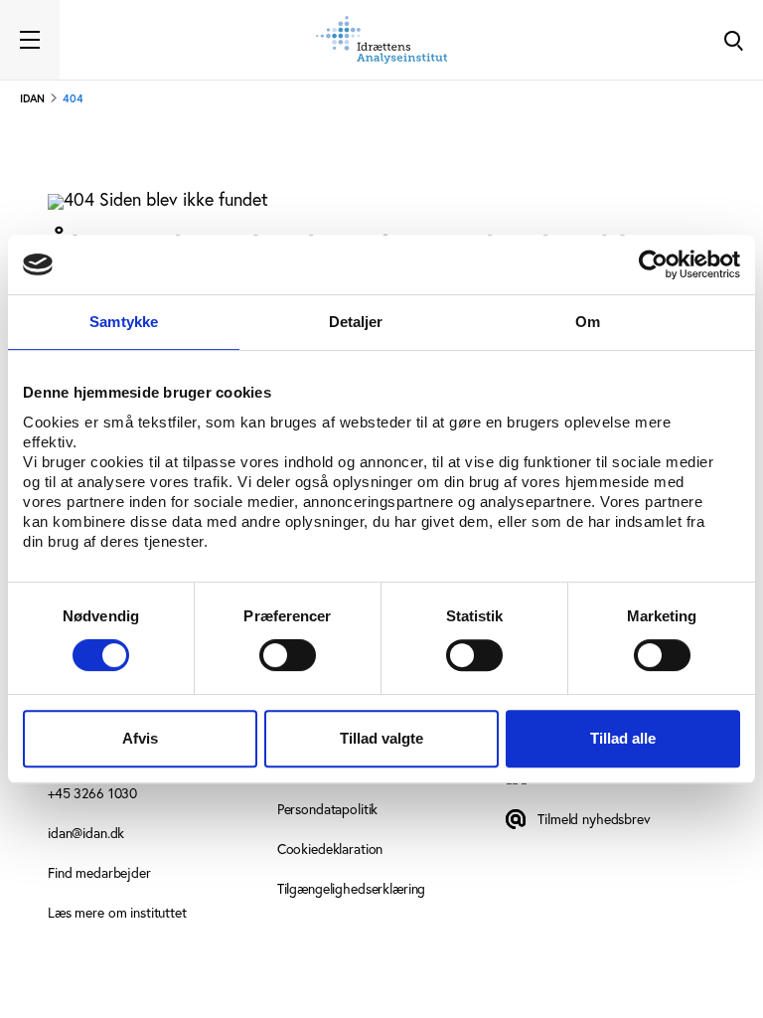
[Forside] (381, 40)
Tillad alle (623, 738)
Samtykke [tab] (123, 321)
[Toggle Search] (733, 40)
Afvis (140, 738)
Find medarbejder (99, 872)
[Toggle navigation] (30, 40)
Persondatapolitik (328, 808)
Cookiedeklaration (330, 848)
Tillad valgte (381, 738)
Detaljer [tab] (356, 321)
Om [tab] (587, 321)
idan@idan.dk (86, 832)
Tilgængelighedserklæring (351, 888)
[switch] (287, 655)
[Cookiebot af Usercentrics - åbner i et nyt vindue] (653, 264)
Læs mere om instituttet (117, 912)
